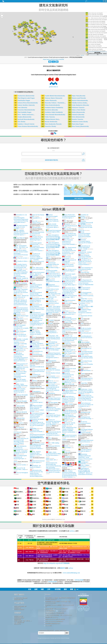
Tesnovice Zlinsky (49, 126)
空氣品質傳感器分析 (19, 609)
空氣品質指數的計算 (19, 617)
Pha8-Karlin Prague (22, 100)
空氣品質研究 (19, 603)
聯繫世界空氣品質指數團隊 (20, 598)
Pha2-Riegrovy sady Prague (25, 98)
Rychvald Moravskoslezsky (24, 119)
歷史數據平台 (17, 624)
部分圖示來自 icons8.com (51, 617)
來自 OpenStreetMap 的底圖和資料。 (54, 621)
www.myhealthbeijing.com (71, 573)
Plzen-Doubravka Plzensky (52, 124)
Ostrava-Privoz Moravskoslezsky (26, 103)
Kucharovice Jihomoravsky (24, 96)
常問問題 (17, 613)
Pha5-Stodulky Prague (23, 112)
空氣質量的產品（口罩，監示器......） (23, 620)
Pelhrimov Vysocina (76, 107)
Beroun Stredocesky (49, 121)
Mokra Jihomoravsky (77, 112)
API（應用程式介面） (19, 622)
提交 (67, 633)
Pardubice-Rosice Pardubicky (52, 107)
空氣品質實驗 (17, 608)
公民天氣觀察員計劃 (50, 610)
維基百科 (62, 568)
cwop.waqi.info (62, 610)
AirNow (72, 531)
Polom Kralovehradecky (51, 105)
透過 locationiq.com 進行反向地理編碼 (55, 619)
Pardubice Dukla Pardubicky (52, 112)
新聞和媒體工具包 (18, 599)
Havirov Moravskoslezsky (78, 100)
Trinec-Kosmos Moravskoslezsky (26, 126)
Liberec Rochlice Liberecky (25, 105)
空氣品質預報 (17, 619)
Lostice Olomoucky (49, 100)
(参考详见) (53, 549)
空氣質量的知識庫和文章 (20, 606)
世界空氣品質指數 (79, 580)
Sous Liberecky (21, 107)
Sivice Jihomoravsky (77, 117)
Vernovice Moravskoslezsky (25, 110)
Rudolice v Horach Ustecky (24, 124)
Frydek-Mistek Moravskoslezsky (53, 96)
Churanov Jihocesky (76, 114)
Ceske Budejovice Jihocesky (79, 105)
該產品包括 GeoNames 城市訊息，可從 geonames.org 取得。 (59, 605)
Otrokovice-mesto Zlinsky (78, 121)
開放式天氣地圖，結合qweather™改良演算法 (56, 608)
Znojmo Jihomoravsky (23, 117)
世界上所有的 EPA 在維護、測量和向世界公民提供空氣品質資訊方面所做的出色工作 (60, 598)
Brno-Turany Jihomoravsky (79, 126)
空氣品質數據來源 (18, 616)
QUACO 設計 (48, 625)
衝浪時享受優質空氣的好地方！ (53, 623)
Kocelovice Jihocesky (50, 110)
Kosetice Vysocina (76, 119)
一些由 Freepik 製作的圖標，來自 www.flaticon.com (58, 615)
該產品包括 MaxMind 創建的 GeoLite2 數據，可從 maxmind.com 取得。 (57, 602)
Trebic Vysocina (48, 117)
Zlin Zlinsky (20, 121)
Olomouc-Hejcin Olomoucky (52, 98)
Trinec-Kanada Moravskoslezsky (53, 114)
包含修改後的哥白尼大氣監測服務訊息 (54, 613)
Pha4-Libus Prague (76, 124)
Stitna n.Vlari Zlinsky (77, 110)
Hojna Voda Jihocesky (77, 96)
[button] (2, 14)
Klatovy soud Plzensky (77, 98)
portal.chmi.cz (53, 87)
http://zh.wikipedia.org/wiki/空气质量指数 (56, 563)
